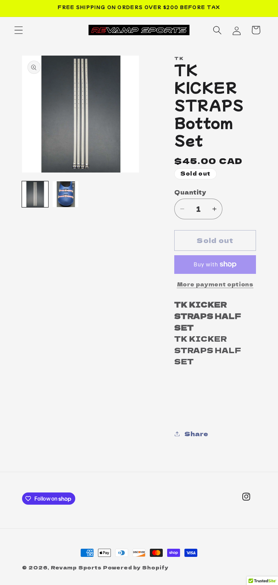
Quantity (190, 192)
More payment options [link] (215, 284)
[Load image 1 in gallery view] (35, 194)
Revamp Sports (76, 567)
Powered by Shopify (135, 567)
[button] (18, 30)
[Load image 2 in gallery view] (66, 194)
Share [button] (196, 433)
